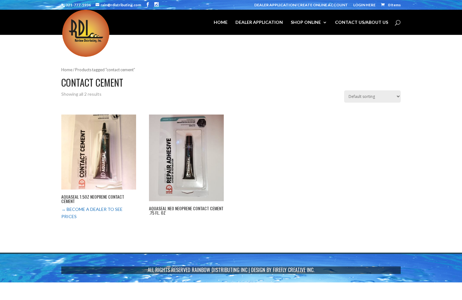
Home (66, 69)
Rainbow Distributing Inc (219, 270)
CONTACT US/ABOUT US (361, 22)
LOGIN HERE (364, 5)
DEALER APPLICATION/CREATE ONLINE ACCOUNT (301, 5)
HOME (221, 22)
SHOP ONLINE (306, 22)
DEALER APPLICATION (259, 22)
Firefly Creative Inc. (293, 270)
